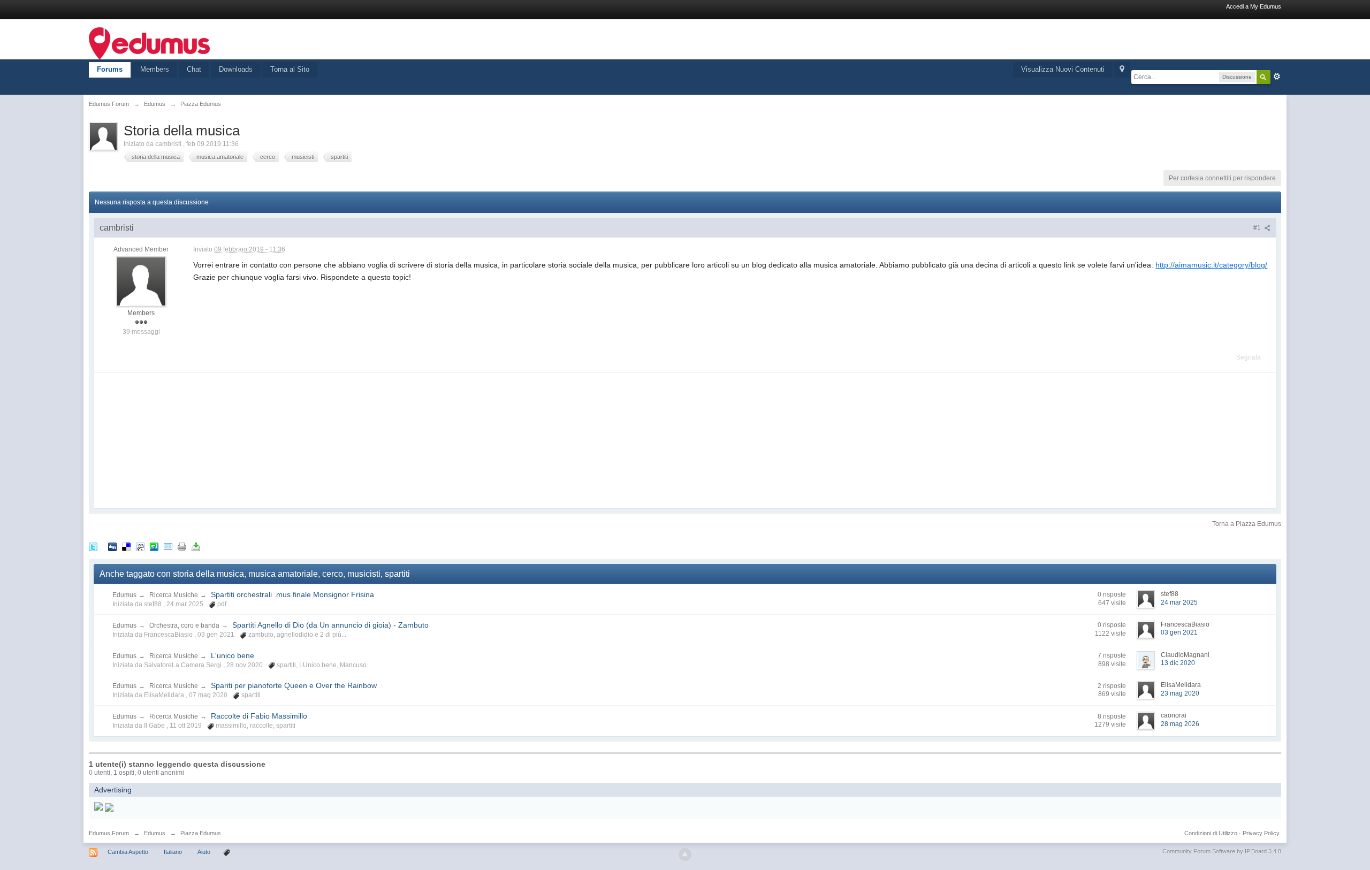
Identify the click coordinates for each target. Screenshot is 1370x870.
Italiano (173, 852)
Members (154, 69)
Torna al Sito (289, 69)
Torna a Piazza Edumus (1246, 524)
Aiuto (204, 852)
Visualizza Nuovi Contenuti (1063, 69)
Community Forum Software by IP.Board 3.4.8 (1221, 851)
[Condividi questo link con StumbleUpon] (154, 546)
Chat (194, 69)
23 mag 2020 (1180, 693)
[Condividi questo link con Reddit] (140, 546)
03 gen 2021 (1179, 632)
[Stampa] (182, 546)
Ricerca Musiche (173, 595)
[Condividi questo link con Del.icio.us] (126, 546)
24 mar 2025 (1179, 602)
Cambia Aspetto (128, 852)
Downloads (236, 69)
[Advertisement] (174, 439)
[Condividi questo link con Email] (168, 546)
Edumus (124, 595)
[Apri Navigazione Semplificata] (1122, 70)
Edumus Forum (109, 833)
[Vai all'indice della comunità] (149, 43)
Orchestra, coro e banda (184, 625)
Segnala (1248, 357)
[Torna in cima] (685, 854)
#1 (1257, 228)
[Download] (196, 546)
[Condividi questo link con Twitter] (93, 546)
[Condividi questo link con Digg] (112, 546)
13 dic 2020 (1178, 663)
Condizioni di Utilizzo (1210, 833)
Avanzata (1277, 76)
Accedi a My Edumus (1253, 6)
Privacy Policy (1261, 833)
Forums (110, 69)
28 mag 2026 (1180, 724)
